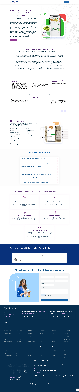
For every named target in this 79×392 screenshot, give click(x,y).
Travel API (66, 335)
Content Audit (30, 336)
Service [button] (25, 1)
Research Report (55, 352)
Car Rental (41, 342)
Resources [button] (52, 1)
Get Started (66, 1)
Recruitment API (67, 342)
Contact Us (66, 356)
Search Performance (31, 335)
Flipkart (17, 350)
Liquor (53, 333)
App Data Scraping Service (8, 339)
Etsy (16, 356)
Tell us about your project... (45, 287)
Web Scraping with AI (7, 333)
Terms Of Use (66, 350)
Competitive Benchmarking (20, 342)
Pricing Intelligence (31, 342)
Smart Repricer (18, 336)
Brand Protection (30, 330)
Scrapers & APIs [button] (46, 1)
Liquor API (66, 341)
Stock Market (54, 339)
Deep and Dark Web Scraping (8, 336)
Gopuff (29, 356)
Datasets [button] (39, 1)
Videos (53, 353)
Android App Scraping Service (8, 341)
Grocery (41, 333)
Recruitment (54, 341)
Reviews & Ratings (31, 338)
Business (53, 338)
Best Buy (17, 355)
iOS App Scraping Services (8, 342)
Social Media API (67, 339)
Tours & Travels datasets (8, 355)
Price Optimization (19, 330)
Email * (56, 275)
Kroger (41, 356)
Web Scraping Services (7, 330)
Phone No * (43, 279)
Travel (41, 339)
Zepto (41, 355)
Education (53, 336)
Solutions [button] (30, 1)
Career (65, 357)
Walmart (17, 353)
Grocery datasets (7, 352)
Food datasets (6, 350)
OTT (40, 335)
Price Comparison (19, 338)
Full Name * (43, 275)
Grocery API (66, 333)
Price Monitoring (18, 333)
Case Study (54, 350)
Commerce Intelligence (31, 341)
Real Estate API (66, 336)
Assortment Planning (19, 339)
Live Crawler (6, 335)
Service (56, 279)
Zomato (29, 350)
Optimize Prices (30, 339)
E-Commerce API (67, 330)
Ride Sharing (54, 330)
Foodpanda (30, 352)
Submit (54, 300)
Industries (42, 283)
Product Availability (19, 341)
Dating (53, 342)
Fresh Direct (42, 352)
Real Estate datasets (7, 353)
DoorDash (29, 355)
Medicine (53, 335)
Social (41, 336)
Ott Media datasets (7, 356)
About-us (66, 354)
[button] (62, 111)
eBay (17, 352)
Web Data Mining (6, 338)
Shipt (41, 353)
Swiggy (29, 353)
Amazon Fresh (42, 350)
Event (41, 338)
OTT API (65, 338)
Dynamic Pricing (18, 335)
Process (35, 1)
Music (41, 341)
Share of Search (30, 333)
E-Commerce (42, 330)
